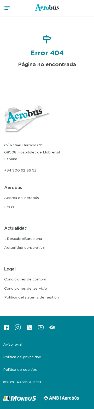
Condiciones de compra (25, 279)
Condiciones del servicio (25, 288)
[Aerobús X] (29, 329)
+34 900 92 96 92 (20, 170)
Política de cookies (20, 370)
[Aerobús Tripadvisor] (52, 329)
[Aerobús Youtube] (41, 329)
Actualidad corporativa (24, 248)
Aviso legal (12, 344)
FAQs (9, 207)
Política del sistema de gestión (31, 297)
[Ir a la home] (47, 10)
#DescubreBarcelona (23, 239)
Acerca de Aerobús (21, 198)
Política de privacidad (22, 357)
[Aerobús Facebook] (6, 329)
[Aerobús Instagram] (18, 329)
